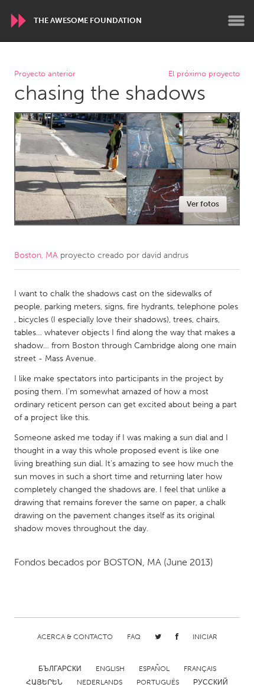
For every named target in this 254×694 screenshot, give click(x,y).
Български (60, 668)
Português (157, 682)
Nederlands (99, 682)
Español (154, 668)
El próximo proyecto (204, 74)
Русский (210, 682)
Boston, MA (36, 255)
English (110, 668)
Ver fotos (203, 203)
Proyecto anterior (45, 74)
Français (200, 668)
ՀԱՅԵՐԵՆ (44, 682)
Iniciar (205, 637)
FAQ (134, 637)
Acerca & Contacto (75, 637)
